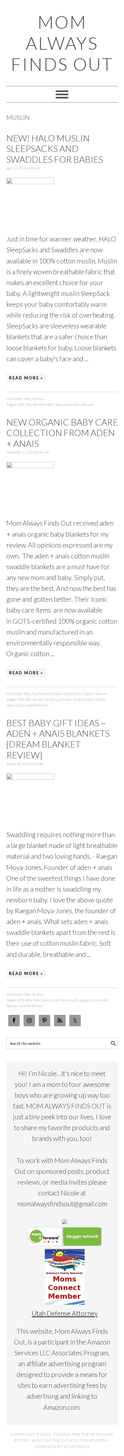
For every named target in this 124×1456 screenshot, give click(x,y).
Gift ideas (61, 1000)
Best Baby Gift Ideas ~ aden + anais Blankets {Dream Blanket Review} (58, 738)
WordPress (76, 1446)
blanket (38, 699)
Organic (88, 694)
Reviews (38, 399)
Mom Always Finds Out (62, 43)
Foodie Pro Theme (75, 1434)
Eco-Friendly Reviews (47, 694)
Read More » (26, 377)
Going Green (72, 694)
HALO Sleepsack (57, 404)
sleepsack (87, 404)
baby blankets (35, 404)
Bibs (28, 699)
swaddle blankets (37, 705)
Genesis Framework (84, 1440)
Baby (27, 399)
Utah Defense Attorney (65, 1313)
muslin (74, 404)
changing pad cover (58, 699)
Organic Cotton (95, 699)
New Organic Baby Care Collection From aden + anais (62, 433)
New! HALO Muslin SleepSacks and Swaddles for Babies (54, 149)
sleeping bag (15, 705)
